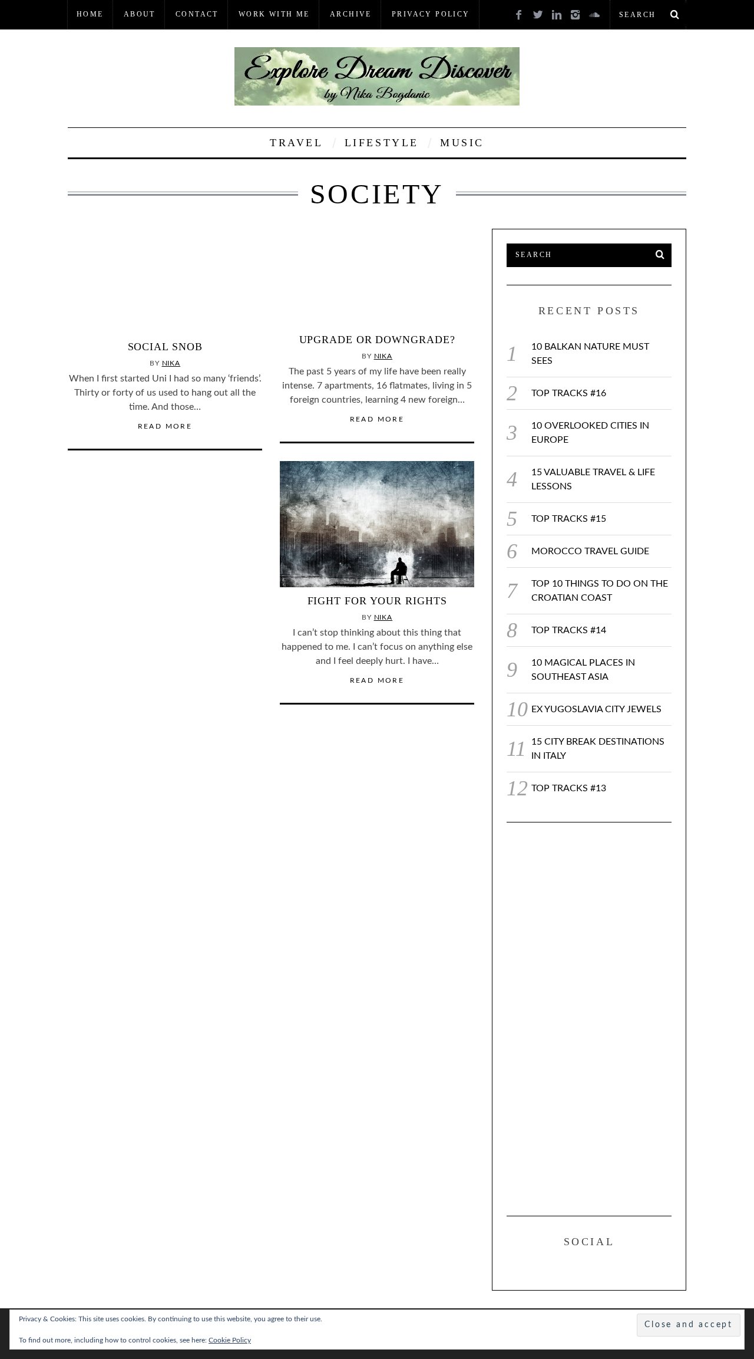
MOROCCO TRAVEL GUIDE (590, 551)
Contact (197, 14)
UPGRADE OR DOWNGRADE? (377, 339)
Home (90, 14)
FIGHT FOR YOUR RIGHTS (377, 601)
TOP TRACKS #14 (568, 630)
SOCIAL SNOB (165, 347)
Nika (171, 363)
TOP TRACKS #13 (568, 788)
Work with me (274, 14)
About (140, 14)
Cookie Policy (230, 1340)
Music (462, 143)
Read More (165, 426)
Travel (296, 143)
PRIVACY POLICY (431, 14)
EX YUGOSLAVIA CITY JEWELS (596, 709)
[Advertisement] (595, 1017)
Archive (351, 14)
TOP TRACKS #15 (568, 519)
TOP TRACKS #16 (568, 393)
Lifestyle (382, 143)
